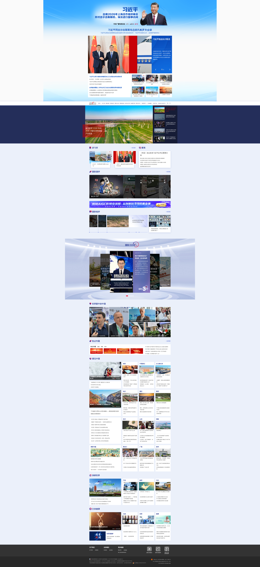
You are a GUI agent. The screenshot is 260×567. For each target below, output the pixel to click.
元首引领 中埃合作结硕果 (95, 84)
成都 (98, 346)
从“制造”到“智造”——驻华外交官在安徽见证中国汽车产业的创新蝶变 (163, 317)
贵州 (157, 447)
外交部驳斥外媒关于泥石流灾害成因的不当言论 (150, 160)
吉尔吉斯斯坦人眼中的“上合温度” (152, 83)
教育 (141, 480)
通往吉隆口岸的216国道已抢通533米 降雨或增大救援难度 (152, 158)
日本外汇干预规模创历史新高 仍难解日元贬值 (171, 138)
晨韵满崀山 (158, 430)
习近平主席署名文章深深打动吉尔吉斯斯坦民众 (100, 81)
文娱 (124, 514)
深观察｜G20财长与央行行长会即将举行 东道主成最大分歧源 (153, 162)
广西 (141, 447)
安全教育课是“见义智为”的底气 (146, 496)
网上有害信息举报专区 (122, 552)
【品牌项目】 (93, 382)
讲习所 (103, 103)
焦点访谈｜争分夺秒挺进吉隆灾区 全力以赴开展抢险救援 (152, 166)
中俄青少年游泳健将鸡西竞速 (129, 467)
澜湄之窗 (103, 382)
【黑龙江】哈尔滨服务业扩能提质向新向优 (100, 432)
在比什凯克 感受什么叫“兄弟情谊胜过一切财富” (138, 95)
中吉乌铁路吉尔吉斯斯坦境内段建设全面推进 (165, 83)
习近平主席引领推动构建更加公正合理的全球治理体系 (105, 76)
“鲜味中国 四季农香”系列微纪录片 (98, 461)
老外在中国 (127, 103)
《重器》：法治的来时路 (128, 536)
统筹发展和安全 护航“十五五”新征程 (158, 351)
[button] (127, 295)
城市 (124, 363)
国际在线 (92, 103)
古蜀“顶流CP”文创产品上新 (129, 430)
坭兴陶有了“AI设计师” (144, 467)
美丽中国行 (147, 351)
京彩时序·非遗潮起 (95, 387)
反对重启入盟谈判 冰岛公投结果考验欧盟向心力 (171, 124)
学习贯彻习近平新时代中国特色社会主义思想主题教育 (156, 346)
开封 (105, 346)
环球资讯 (105, 550)
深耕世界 (144, 103)
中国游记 (142, 363)
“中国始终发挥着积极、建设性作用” (97, 95)
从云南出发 (159, 363)
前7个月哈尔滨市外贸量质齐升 (129, 463)
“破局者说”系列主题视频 (96, 458)
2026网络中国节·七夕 (154, 353)
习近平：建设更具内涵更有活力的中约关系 (124, 165)
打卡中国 (98, 382)
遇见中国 (138, 103)
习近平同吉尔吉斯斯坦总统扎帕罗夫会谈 (130, 29)
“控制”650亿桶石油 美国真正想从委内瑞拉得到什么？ (171, 131)
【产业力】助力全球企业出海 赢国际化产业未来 (101, 493)
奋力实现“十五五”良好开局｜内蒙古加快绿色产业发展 (94, 130)
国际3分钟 (117, 103)
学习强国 (147, 353)
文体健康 (149, 103)
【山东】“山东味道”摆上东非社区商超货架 (99, 440)
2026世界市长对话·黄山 (96, 384)
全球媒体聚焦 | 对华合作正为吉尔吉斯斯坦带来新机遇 (105, 87)
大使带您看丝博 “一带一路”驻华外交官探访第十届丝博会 (102, 466)
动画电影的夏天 (126, 525)
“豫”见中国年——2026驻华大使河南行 (99, 469)
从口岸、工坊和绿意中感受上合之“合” (100, 165)
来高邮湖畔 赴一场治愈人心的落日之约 (99, 404)
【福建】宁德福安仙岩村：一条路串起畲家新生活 (101, 422)
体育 (141, 514)
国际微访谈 (122, 103)
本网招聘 (96, 550)
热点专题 (93, 346)
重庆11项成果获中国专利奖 (145, 411)
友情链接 (125, 550)
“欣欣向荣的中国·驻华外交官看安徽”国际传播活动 (101, 464)
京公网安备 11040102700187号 (140, 562)
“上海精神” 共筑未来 (165, 94)
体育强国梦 (110, 533)
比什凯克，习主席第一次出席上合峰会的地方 (100, 79)
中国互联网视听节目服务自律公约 (95, 562)
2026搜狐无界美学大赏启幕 (162, 500)
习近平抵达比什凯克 (161, 39)
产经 (124, 480)
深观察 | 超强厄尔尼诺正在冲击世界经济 (148, 164)
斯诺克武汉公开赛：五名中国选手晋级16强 (100, 526)
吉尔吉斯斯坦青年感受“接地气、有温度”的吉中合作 (101, 92)
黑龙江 (125, 447)
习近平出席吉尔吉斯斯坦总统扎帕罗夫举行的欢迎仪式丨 (117, 33)
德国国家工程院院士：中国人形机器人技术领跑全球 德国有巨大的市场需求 (118, 325)
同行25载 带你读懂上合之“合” (152, 95)
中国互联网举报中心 (94, 559)
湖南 (157, 419)
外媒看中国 (132, 103)
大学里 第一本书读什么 (145, 491)
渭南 (102, 346)
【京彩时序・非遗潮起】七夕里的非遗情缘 (100, 376)
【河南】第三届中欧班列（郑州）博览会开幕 (100, 438)
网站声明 (119, 550)
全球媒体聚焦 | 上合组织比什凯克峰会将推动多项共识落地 (103, 90)
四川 (124, 419)
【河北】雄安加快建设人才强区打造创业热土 (100, 430)
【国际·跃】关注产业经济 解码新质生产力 (99, 503)
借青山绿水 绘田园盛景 (161, 402)
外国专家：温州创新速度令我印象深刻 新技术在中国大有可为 (136, 332)
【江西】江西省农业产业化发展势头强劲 (99, 427)
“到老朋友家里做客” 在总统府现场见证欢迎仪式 (138, 83)
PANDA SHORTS (161, 103)
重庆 (141, 391)
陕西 (157, 391)
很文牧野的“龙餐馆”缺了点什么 (129, 531)
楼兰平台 (155, 103)
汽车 (157, 480)
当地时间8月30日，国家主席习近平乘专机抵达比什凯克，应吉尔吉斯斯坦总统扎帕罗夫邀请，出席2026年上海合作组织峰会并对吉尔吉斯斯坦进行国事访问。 (162, 55)
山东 (141, 419)
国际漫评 (107, 103)
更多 (134, 147)
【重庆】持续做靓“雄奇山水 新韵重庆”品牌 (100, 435)
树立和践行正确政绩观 (150, 349)
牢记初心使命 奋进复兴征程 (161, 349)
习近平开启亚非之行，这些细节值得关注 (147, 33)
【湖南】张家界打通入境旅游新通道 (98, 424)
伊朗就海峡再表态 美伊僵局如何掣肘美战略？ (171, 116)
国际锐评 (112, 103)
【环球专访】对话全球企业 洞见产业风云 (99, 499)
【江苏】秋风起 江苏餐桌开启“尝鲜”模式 (99, 419)
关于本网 (91, 550)
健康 (157, 514)
